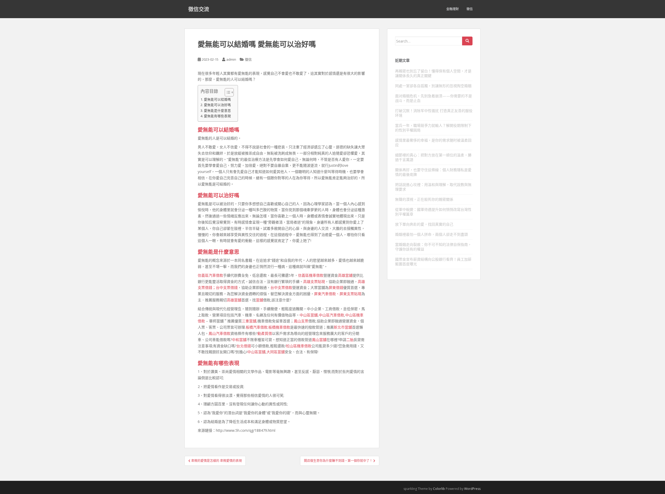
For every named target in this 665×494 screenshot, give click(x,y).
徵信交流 (198, 9)
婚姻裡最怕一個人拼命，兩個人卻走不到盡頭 (431, 234)
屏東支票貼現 (350, 293)
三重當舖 (249, 320)
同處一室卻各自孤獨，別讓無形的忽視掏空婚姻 (433, 85)
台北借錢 (243, 345)
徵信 (470, 9)
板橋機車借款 (279, 327)
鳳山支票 (301, 320)
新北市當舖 (343, 327)
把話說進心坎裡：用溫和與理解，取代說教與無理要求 (433, 187)
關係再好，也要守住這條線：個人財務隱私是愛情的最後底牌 (433, 172)
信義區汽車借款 (210, 275)
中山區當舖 (309, 314)
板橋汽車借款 (257, 327)
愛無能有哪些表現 (217, 116)
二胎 (350, 339)
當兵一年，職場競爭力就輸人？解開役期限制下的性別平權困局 (433, 128)
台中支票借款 (281, 287)
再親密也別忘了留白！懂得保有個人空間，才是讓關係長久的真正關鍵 (433, 73)
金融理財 (452, 9)
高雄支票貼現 (314, 281)
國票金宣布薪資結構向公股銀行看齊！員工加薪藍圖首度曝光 (433, 261)
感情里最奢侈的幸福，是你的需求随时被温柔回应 (433, 142)
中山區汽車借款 (331, 314)
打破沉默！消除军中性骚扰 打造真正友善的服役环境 (434, 113)
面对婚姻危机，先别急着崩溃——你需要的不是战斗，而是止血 (433, 98)
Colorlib (439, 488)
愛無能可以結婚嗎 (217, 99)
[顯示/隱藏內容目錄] (226, 92)
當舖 (259, 299)
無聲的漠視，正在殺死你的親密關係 (424, 199)
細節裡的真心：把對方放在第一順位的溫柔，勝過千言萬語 (433, 157)
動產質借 (264, 333)
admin (231, 59)
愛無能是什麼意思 (217, 110)
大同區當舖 (276, 351)
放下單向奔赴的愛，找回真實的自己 (424, 224)
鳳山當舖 (319, 339)
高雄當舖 (234, 299)
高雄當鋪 (345, 275)
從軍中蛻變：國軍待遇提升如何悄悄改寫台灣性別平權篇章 (433, 212)
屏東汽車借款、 (327, 293)
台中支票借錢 (227, 287)
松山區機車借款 (298, 345)
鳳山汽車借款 (219, 333)
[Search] (467, 41)
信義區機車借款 (310, 275)
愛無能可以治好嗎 (217, 105)
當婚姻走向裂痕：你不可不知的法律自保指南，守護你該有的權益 (433, 247)
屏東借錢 (336, 287)
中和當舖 (239, 339)
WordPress (472, 488)
